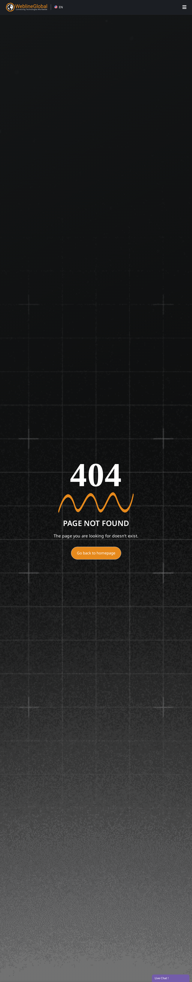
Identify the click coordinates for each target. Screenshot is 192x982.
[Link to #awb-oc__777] (184, 7)
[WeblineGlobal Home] (26, 4)
